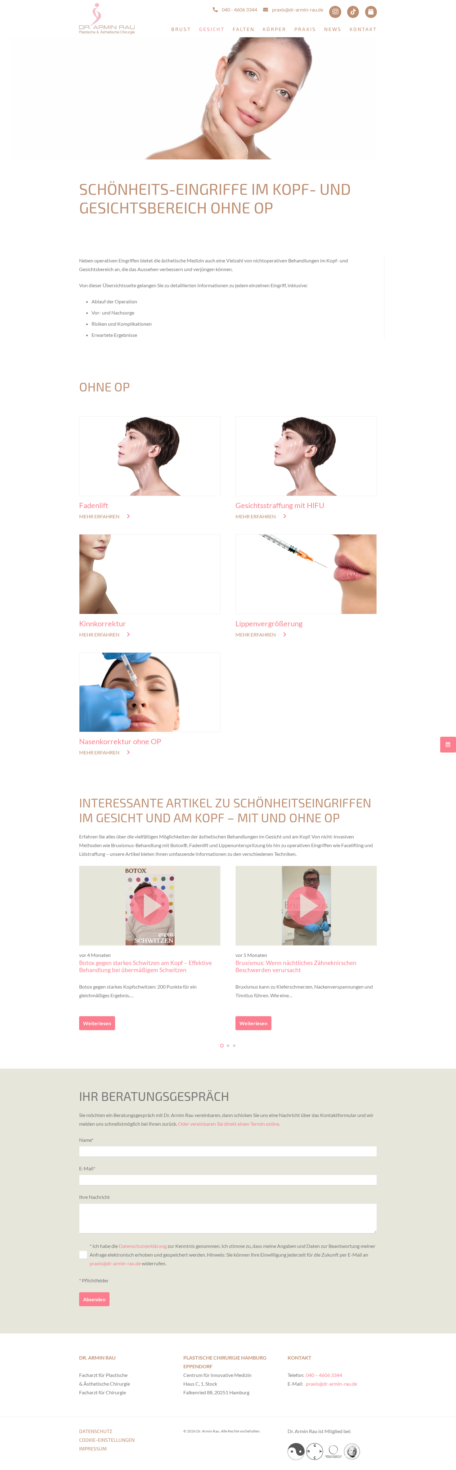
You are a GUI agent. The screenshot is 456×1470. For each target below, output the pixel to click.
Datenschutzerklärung (143, 1246)
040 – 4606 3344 (324, 1375)
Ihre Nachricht (94, 1197)
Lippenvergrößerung (268, 623)
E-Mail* (87, 1168)
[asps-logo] (333, 1451)
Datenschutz (95, 1431)
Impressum (93, 1448)
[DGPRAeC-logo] (351, 1451)
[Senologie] (296, 1451)
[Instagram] (335, 12)
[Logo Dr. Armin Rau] (107, 18)
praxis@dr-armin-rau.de (115, 1263)
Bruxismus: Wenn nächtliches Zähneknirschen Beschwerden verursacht (295, 966)
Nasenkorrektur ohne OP (120, 741)
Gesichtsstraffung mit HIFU (279, 505)
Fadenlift (93, 505)
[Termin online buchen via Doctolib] (371, 12)
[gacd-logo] (314, 1451)
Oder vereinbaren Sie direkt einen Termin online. (229, 1124)
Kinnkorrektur (102, 623)
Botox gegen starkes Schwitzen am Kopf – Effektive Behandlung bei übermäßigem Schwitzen (145, 966)
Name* (86, 1140)
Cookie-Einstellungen (107, 1440)
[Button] (448, 744)
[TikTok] (353, 12)
